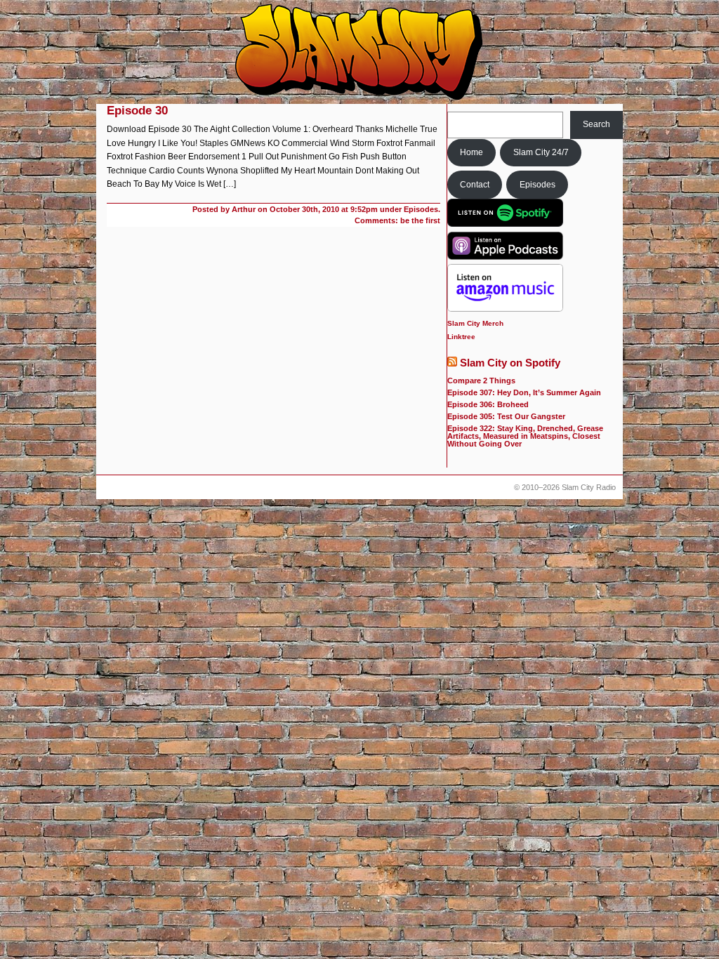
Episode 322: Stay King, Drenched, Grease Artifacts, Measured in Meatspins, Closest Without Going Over (525, 436)
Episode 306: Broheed (488, 404)
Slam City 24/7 (541, 152)
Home (471, 152)
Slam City (359, 52)
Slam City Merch (475, 323)
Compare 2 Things (481, 380)
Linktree (461, 336)
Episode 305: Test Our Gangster (506, 416)
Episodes (537, 185)
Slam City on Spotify (510, 363)
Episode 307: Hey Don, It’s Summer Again (524, 392)
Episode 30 (137, 110)
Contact (474, 185)
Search (596, 124)
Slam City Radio (589, 487)
